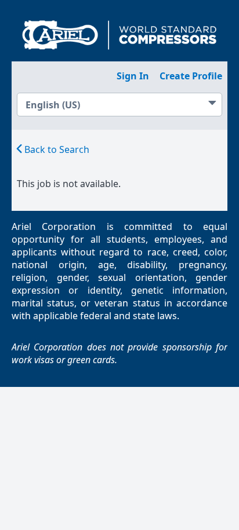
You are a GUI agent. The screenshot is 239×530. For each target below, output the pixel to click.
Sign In (133, 76)
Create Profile (191, 76)
